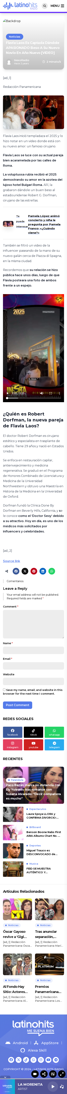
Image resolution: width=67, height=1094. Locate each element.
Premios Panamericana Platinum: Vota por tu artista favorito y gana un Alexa (47, 989)
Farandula (17, 780)
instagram (12, 747)
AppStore (50, 1043)
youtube (33, 747)
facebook (12, 734)
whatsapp (54, 734)
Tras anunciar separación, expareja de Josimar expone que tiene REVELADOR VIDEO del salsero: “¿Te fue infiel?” (48, 934)
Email (7, 659)
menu (55, 6)
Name (8, 643)
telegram (54, 747)
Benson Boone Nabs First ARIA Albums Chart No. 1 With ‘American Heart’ (43, 834)
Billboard (35, 827)
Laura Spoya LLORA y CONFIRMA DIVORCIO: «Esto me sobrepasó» (41, 816)
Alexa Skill (37, 1050)
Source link (11, 561)
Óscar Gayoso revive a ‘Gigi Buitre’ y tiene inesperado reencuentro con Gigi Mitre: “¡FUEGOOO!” (16, 934)
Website (8, 674)
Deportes (35, 845)
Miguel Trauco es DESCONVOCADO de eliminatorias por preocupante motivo (40, 852)
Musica (33, 863)
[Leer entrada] (33, 785)
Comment (10, 606)
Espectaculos (37, 809)
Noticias (14, 36)
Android (20, 1043)
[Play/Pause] (53, 1086)
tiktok (33, 734)
